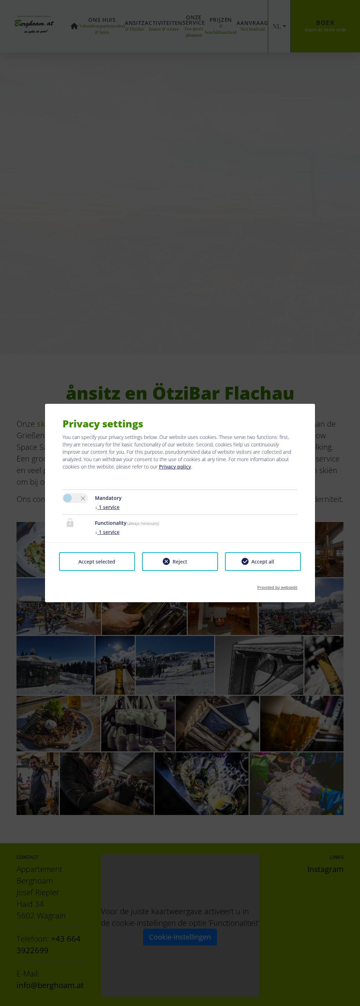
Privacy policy (175, 466)
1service (107, 507)
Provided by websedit (277, 585)
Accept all (262, 561)
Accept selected (96, 561)
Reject (180, 561)
